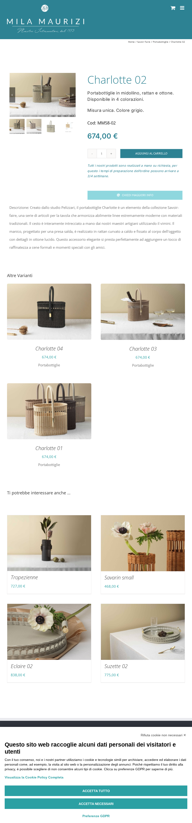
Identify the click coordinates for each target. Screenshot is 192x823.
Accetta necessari (96, 804)
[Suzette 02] (143, 632)
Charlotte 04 (49, 348)
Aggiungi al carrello (151, 153)
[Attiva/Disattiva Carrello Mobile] (173, 7)
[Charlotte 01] (49, 387)
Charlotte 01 (49, 447)
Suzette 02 (116, 665)
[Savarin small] (143, 543)
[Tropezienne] (49, 543)
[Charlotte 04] (49, 287)
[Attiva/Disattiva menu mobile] (182, 7)
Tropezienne (24, 577)
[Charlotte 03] (143, 287)
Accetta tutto (96, 791)
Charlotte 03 (143, 348)
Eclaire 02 (22, 665)
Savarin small (119, 577)
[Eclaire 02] (49, 632)
